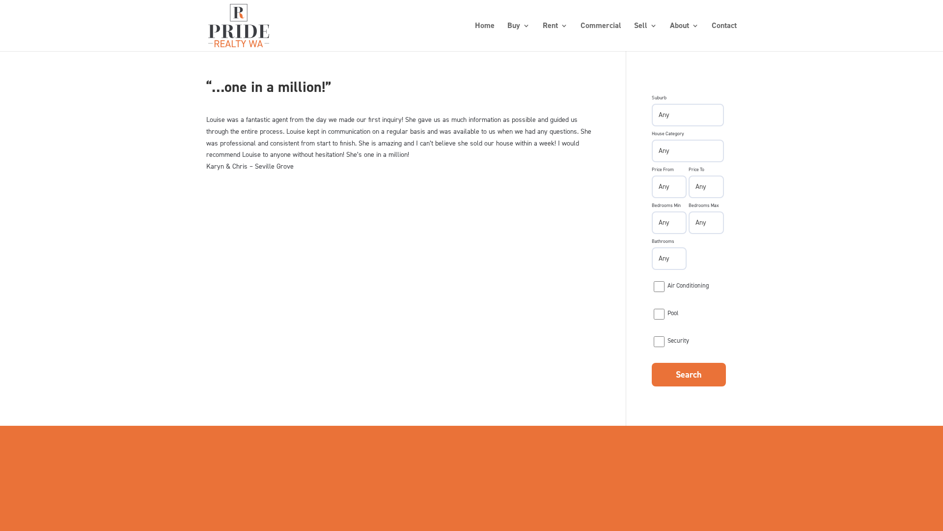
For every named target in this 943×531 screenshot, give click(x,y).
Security (678, 340)
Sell (640, 26)
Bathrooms (663, 241)
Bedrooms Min (666, 205)
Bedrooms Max (704, 205)
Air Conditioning (688, 285)
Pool (672, 313)
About (679, 26)
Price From (663, 169)
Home (485, 26)
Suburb (659, 97)
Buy (513, 26)
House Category (668, 133)
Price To (696, 169)
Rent (550, 26)
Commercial (601, 26)
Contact (724, 26)
